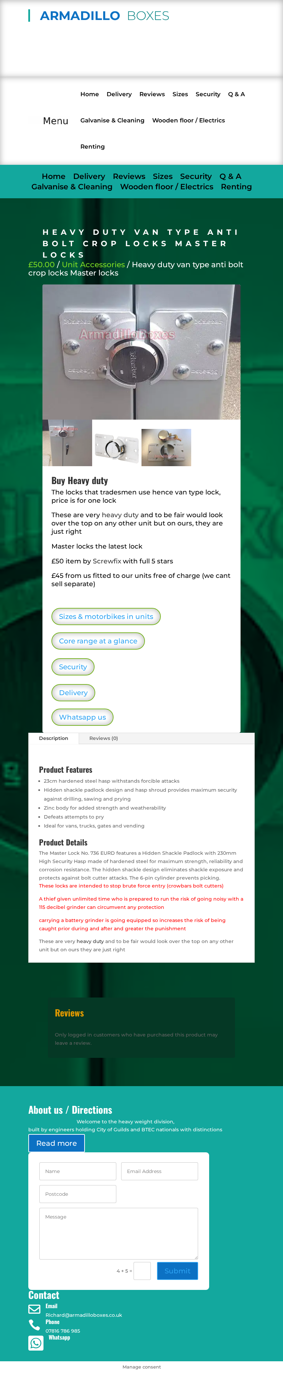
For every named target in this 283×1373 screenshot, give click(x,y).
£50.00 (41, 264)
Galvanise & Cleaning (112, 120)
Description (53, 738)
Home (89, 94)
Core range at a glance (98, 641)
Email (51, 1306)
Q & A (236, 94)
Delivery (119, 94)
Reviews (152, 94)
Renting (92, 146)
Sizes (180, 94)
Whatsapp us (82, 717)
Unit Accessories (93, 264)
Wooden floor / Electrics (188, 120)
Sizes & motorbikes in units (106, 616)
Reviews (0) (103, 738)
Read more (56, 1143)
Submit (178, 1271)
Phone (53, 1321)
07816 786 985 (74, 64)
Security (208, 94)
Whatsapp (59, 1337)
